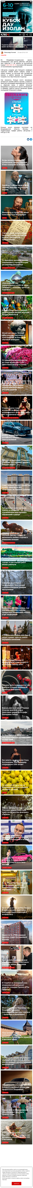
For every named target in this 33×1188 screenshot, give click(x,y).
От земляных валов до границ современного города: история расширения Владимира (16, 258)
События (3, 55)
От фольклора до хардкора (10, 417)
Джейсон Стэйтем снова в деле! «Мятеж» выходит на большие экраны (16, 183)
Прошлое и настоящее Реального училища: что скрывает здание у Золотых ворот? (16, 458)
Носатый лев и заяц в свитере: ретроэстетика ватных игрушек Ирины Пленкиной (16, 308)
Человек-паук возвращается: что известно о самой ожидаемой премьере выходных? (16, 683)
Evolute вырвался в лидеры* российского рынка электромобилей (16, 433)
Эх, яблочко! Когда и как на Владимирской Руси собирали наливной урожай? (16, 783)
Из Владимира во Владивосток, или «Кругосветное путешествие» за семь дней (16, 733)
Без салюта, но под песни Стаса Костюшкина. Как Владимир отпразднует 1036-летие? (16, 758)
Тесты (4, 218)
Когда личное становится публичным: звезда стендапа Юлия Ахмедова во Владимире (16, 158)
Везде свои (6, 992)
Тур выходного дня (8, 292)
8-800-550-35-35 (10, 65)
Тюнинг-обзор (7, 867)
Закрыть (16, 1183)
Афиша (5, 168)
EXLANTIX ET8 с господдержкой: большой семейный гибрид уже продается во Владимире (16, 1082)
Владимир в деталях (9, 268)
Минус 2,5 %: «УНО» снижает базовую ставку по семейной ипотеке (16, 932)
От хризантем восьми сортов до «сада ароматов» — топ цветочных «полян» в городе (16, 358)
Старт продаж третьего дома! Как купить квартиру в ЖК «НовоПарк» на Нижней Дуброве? (16, 483)
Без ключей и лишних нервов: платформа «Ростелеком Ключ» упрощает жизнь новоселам (16, 957)
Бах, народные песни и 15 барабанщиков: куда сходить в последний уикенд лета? (16, 658)
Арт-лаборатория (8, 317)
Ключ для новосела (8, 967)
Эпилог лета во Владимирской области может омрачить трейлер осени (16, 1107)
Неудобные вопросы (9, 542)
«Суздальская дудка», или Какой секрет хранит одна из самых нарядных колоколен (16, 633)
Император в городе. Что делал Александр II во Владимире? (16, 208)
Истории (5, 243)
